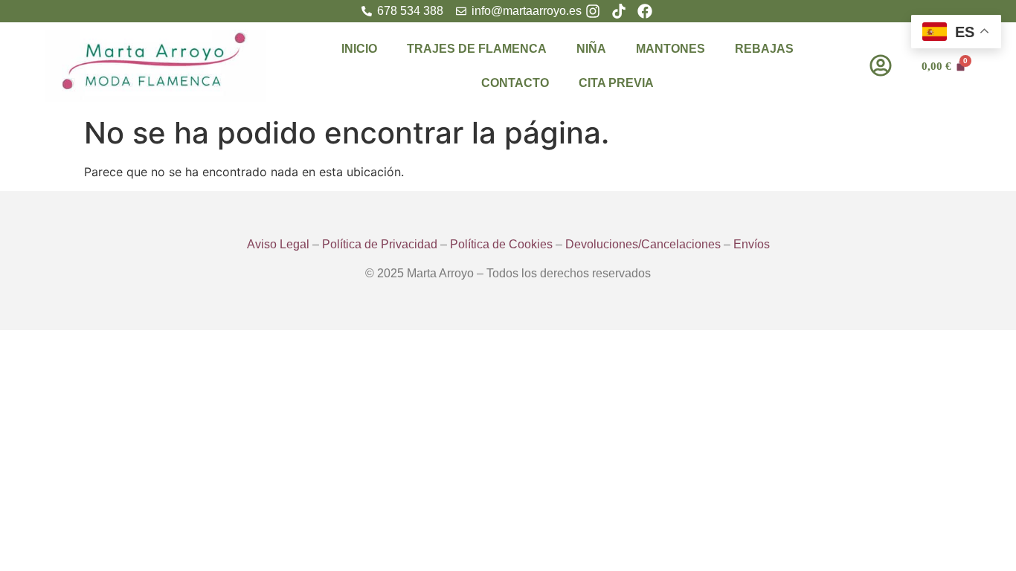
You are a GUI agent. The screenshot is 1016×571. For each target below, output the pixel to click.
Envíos (751, 244)
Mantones (670, 48)
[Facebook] (645, 11)
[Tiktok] (619, 11)
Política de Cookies (501, 244)
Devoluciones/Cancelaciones (643, 244)
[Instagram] (593, 11)
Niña (591, 48)
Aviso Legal (278, 244)
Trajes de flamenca (477, 48)
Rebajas (764, 48)
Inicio (359, 48)
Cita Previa (616, 83)
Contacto (515, 83)
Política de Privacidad (379, 244)
